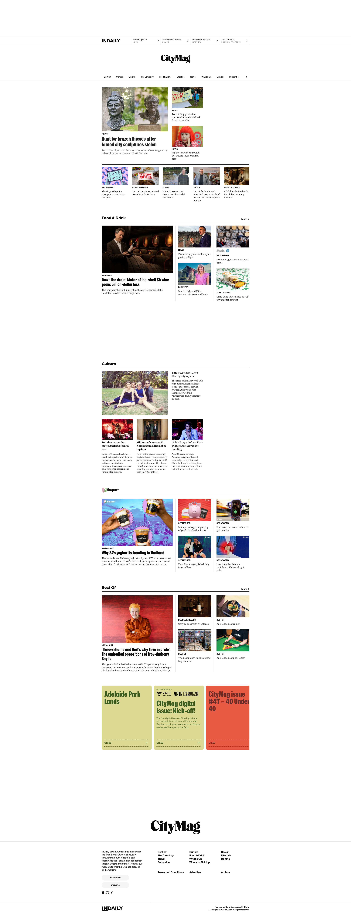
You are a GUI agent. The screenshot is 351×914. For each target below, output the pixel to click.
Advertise (195, 872)
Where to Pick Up (199, 862)
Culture (119, 77)
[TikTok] (112, 892)
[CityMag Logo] (175, 58)
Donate (220, 77)
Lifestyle (181, 77)
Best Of (107, 77)
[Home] (116, 41)
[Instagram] (107, 892)
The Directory (147, 77)
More (244, 219)
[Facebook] (103, 892)
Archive (225, 872)
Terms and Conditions (171, 872)
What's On (206, 77)
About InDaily (242, 907)
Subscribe (234, 77)
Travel (193, 77)
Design (132, 77)
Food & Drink (165, 77)
